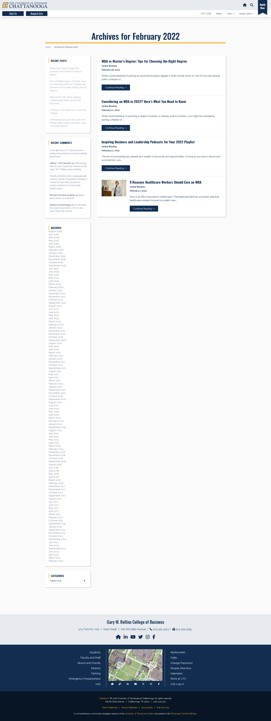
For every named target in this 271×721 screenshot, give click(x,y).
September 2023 (57, 302)
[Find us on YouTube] (133, 637)
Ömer (52, 150)
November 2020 (57, 393)
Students (95, 652)
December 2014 (57, 529)
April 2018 (54, 477)
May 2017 (54, 508)
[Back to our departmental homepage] (112, 684)
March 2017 (55, 514)
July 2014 (53, 542)
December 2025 (57, 256)
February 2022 (56, 355)
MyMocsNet (178, 652)
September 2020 (57, 399)
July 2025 (53, 268)
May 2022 (54, 346)
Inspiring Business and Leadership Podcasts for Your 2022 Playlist (148, 141)
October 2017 (56, 492)
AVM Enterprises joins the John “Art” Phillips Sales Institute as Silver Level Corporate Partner (68, 122)
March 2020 (55, 418)
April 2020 (54, 414)
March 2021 (55, 380)
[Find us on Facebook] (158, 684)
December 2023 (57, 293)
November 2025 (57, 259)
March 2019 (55, 446)
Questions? (104, 698)
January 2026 (56, 253)
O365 (174, 657)
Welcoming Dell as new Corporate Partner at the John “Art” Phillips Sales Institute (68, 166)
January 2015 (55, 526)
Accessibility (147, 707)
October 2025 (56, 262)
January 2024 (56, 290)
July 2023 (53, 309)
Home (47, 47)
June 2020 (54, 408)
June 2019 (54, 436)
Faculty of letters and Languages (66, 176)
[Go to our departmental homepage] (118, 637)
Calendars (177, 673)
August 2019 (55, 430)
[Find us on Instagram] (148, 637)
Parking (95, 673)
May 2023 (54, 315)
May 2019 (54, 439)
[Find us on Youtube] (135, 684)
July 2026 (54, 234)
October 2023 (56, 299)
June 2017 (54, 505)
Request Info (37, 13)
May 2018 (54, 474)
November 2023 (57, 296)
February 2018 (56, 483)
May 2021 (54, 374)
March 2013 (55, 557)
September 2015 (57, 523)
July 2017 (53, 502)
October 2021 (56, 365)
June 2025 (54, 271)
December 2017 (57, 486)
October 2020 (56, 396)
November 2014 (57, 533)
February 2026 (56, 250)
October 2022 (56, 337)
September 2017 (57, 495)
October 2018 (56, 458)
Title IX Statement (110, 707)
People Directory (181, 668)
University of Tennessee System (139, 714)
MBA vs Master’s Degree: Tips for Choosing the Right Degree (144, 61)
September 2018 (57, 461)
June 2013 (54, 551)
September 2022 (57, 340)
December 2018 (57, 452)
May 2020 (54, 411)
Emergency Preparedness (84, 678)
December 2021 (57, 362)
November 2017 (57, 489)
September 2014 (57, 539)
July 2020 (54, 405)
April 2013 (54, 554)
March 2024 (55, 284)
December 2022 (57, 330)
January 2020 (56, 424)
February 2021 (56, 383)
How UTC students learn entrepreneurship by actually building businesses (68, 153)
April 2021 (54, 377)
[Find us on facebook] (153, 637)
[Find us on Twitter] (140, 637)
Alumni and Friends (88, 662)
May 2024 (54, 278)
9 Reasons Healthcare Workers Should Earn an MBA (165, 182)
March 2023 (55, 321)
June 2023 (54, 312)
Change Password (181, 662)
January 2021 (55, 386)
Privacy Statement (130, 707)
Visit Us (13, 13)
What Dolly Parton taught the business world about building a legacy (66, 71)
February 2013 (56, 561)
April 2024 (54, 281)
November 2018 (57, 455)
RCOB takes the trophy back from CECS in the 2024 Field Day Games (68, 208)
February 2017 (56, 517)
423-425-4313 (161, 629)
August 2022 (55, 343)
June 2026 (54, 237)
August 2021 (55, 371)
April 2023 (54, 318)
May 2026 (54, 240)
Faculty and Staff (90, 657)
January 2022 (55, 358)
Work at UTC (178, 678)
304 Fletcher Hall (88, 629)
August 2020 (55, 402)
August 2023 (55, 306)
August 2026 (55, 231)
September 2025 (57, 265)
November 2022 (57, 334)
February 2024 (56, 287)
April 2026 (54, 243)
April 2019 (54, 442)
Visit (97, 684)
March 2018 (55, 480)
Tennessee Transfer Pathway (183, 714)
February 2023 (56, 324)
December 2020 (57, 390)
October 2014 (56, 536)
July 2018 (53, 467)
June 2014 (54, 545)
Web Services (163, 707)
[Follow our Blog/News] (120, 684)
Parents (95, 668)
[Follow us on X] (143, 684)
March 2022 (55, 352)
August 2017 (55, 498)
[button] (251, 5)
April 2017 (54, 511)
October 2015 (56, 520)
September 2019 (57, 427)
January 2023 (55, 327)
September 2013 (57, 548)
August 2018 (55, 464)
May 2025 (54, 275)
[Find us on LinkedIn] (126, 637)
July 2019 (53, 433)
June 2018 (54, 470)
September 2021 (57, 368)
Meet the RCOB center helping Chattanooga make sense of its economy (65, 100)
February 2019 (56, 449)
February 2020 (56, 421)
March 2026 (55, 247)
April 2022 (54, 349)
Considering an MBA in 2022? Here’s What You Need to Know (144, 101)
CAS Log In (177, 684)
